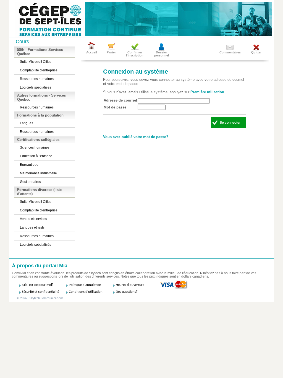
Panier (111, 52)
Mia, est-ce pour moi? (38, 285)
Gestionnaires (30, 182)
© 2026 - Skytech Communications (40, 298)
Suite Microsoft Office (35, 62)
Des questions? (127, 292)
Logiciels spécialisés (35, 87)
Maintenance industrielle (38, 173)
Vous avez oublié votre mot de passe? (135, 137)
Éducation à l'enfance (36, 156)
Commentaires (230, 52)
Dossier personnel (161, 54)
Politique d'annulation (85, 285)
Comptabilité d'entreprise (38, 70)
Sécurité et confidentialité (40, 292)
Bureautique (29, 165)
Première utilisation (207, 92)
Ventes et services (33, 219)
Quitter (256, 52)
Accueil (91, 52)
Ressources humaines (37, 79)
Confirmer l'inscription (134, 54)
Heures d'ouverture (130, 285)
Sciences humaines (34, 147)
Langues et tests (32, 227)
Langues (26, 123)
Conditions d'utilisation (86, 292)
